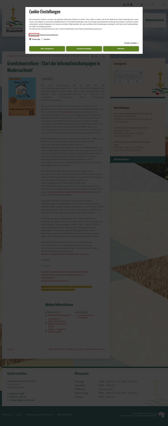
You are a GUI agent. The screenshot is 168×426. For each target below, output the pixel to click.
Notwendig (36, 39)
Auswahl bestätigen (84, 49)
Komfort (46, 39)
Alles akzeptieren (47, 49)
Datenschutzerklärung (49, 35)
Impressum (34, 35)
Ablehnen (120, 49)
